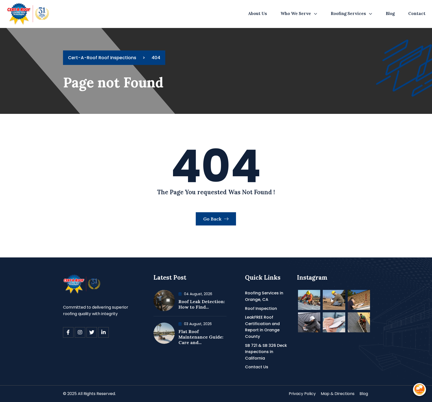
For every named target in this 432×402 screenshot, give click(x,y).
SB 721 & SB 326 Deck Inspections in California (266, 352)
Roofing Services (348, 13)
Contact (417, 13)
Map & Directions (337, 394)
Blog (390, 13)
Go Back (213, 219)
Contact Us (256, 367)
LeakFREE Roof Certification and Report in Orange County (262, 326)
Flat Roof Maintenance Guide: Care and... (200, 337)
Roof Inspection (261, 308)
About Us (257, 13)
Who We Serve (295, 13)
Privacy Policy (302, 394)
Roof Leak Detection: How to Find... (201, 304)
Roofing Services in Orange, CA (264, 296)
